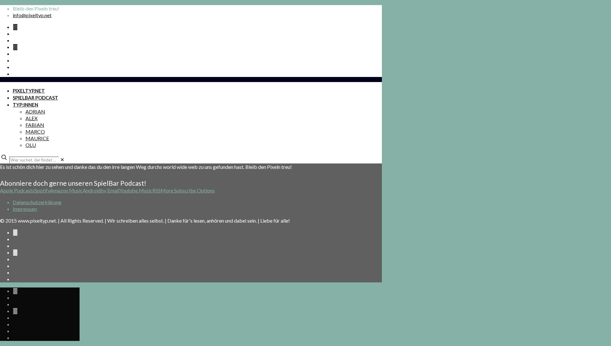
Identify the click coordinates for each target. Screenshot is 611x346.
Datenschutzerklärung (37, 202)
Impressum (25, 209)
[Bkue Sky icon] (15, 47)
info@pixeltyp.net (32, 15)
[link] (62, 159)
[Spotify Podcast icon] (15, 27)
